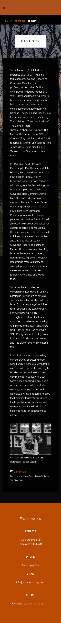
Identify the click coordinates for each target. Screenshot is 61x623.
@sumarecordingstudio (36, 603)
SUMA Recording (15, 20)
